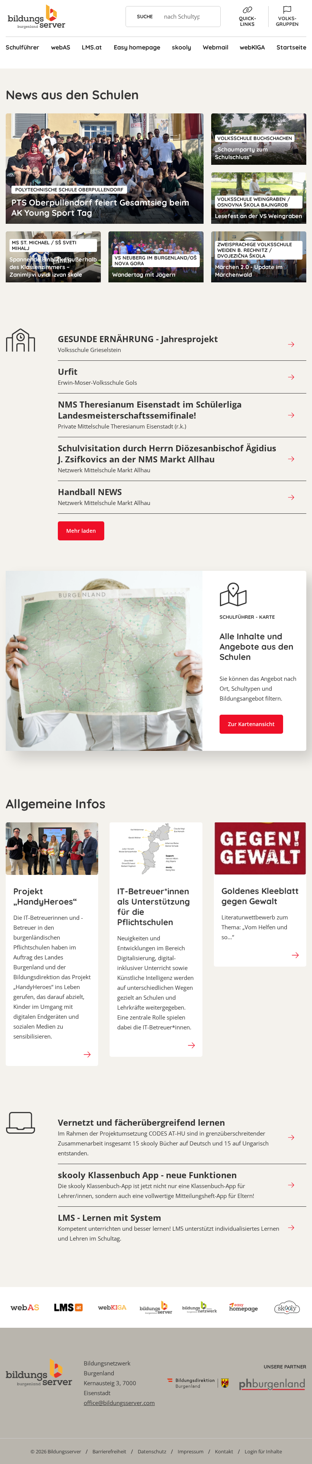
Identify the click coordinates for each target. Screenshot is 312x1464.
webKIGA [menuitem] (252, 47)
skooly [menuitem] (181, 47)
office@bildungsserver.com (119, 1403)
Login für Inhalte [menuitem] (263, 1451)
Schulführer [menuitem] (22, 47)
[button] (287, 16)
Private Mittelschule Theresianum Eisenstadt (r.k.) (150, 414)
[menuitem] (56, 1451)
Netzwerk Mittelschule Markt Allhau (167, 458)
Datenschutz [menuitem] (152, 1451)
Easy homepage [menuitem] (137, 47)
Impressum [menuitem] (191, 1451)
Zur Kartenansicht (251, 724)
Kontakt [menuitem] (224, 1451)
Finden (210, 16)
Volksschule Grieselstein (138, 344)
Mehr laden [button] (81, 530)
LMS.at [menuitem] (92, 47)
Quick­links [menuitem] (247, 21)
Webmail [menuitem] (215, 47)
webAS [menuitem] (60, 47)
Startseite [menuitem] (291, 47)
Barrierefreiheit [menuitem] (109, 1451)
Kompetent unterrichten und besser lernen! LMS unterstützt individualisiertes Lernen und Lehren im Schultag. (168, 1227)
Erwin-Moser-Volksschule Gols (97, 376)
